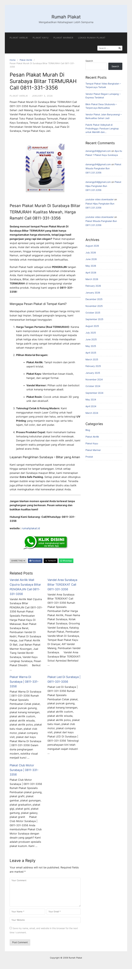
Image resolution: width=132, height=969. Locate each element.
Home (13, 60)
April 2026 (90, 272)
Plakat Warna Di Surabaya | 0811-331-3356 (24, 681)
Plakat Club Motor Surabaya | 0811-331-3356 (24, 770)
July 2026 (90, 252)
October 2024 (92, 386)
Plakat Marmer (63, 37)
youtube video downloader (99, 199)
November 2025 (94, 306)
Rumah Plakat (66, 17)
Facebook (36, 560)
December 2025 (94, 299)
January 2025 (92, 372)
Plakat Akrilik (19, 37)
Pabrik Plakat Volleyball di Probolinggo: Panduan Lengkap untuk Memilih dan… (102, 128)
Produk (89, 456)
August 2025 (92, 326)
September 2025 (94, 319)
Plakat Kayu (41, 37)
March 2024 (91, 413)
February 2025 (93, 366)
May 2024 (90, 399)
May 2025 (90, 346)
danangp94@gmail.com (98, 151)
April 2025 (90, 352)
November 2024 (94, 379)
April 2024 (90, 406)
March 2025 (91, 359)
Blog (87, 430)
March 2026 (91, 279)
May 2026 (90, 265)
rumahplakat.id (31, 528)
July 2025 (90, 332)
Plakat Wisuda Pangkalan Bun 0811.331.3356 (103, 168)
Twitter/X (51, 560)
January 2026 (92, 292)
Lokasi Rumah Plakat (91, 37)
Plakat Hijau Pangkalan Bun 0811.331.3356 (103, 186)
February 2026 (93, 285)
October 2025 (92, 312)
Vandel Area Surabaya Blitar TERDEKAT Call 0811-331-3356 (62, 584)
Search (89, 60)
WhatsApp (67, 560)
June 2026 (91, 259)
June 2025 (91, 339)
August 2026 (92, 245)
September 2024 (94, 392)
